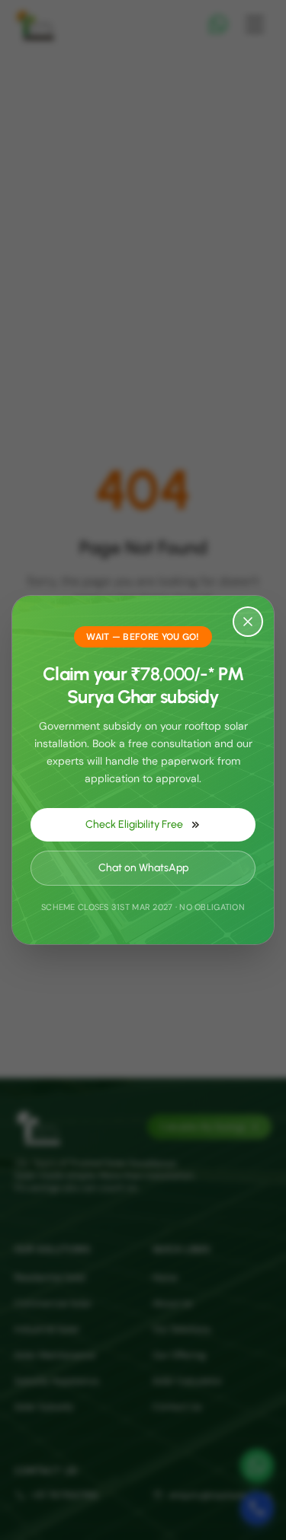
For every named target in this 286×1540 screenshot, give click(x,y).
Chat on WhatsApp (143, 867)
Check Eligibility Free (134, 824)
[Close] (248, 621)
